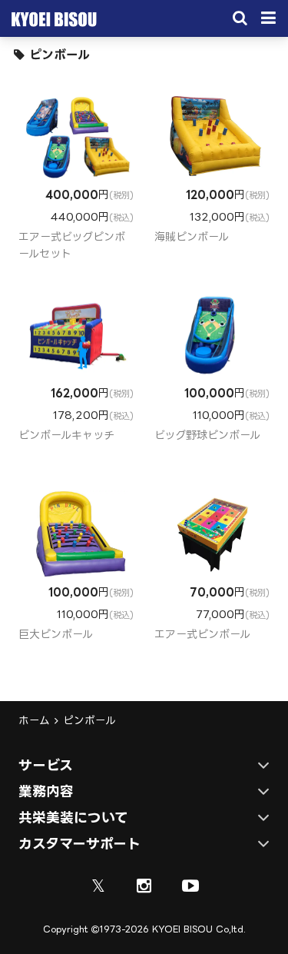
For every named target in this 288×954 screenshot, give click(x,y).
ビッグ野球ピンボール (207, 434)
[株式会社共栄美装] (51, 22)
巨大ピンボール (55, 634)
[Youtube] (190, 885)
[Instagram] (144, 885)
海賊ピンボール (191, 236)
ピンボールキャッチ (66, 434)
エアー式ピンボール (202, 634)
